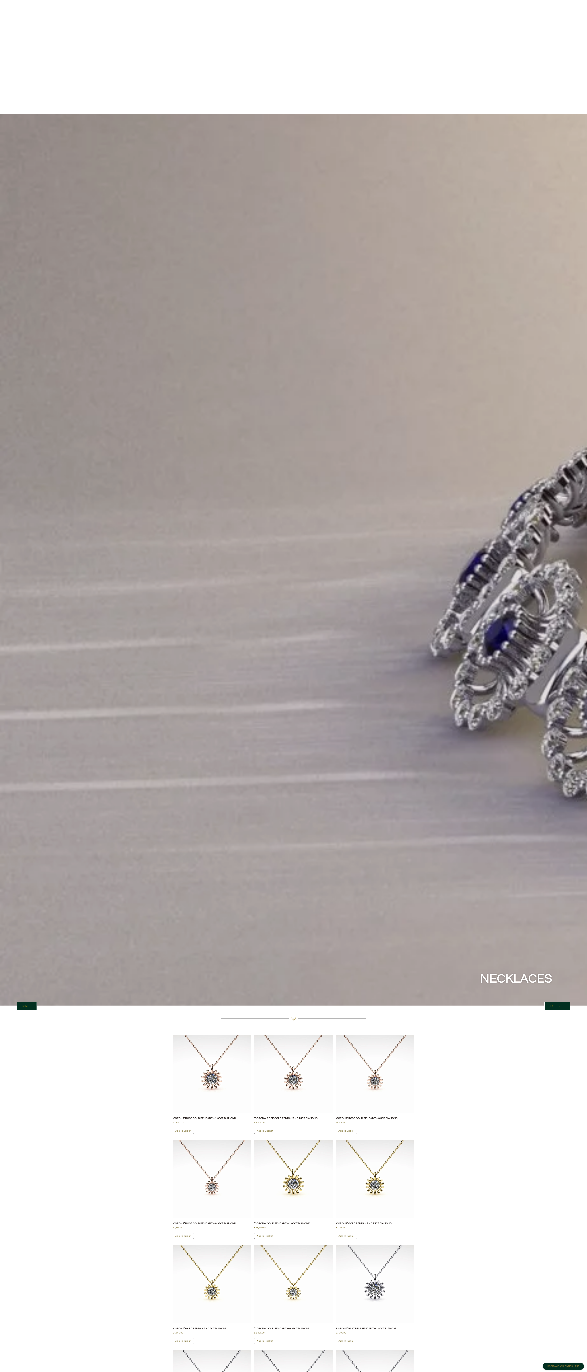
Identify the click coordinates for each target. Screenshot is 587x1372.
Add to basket (183, 1131)
